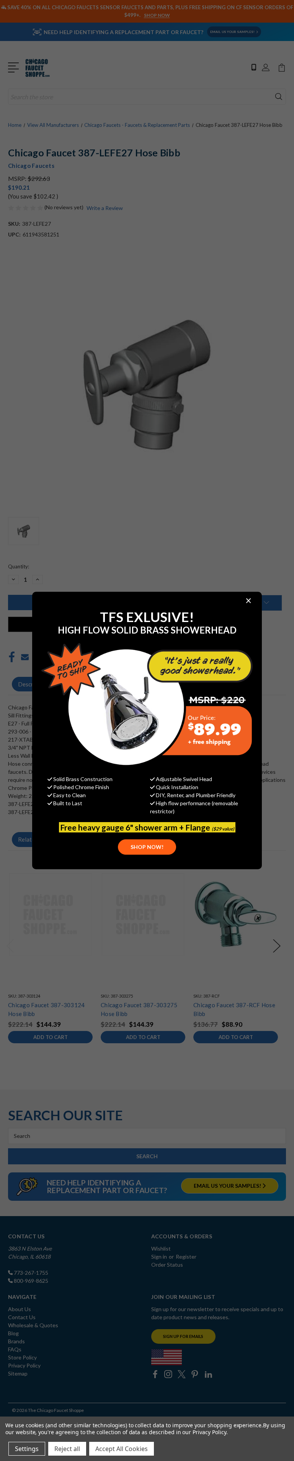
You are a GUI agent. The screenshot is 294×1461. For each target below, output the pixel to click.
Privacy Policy (209, 1432)
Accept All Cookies (121, 1449)
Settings (27, 1449)
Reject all (67, 1449)
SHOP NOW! (147, 847)
